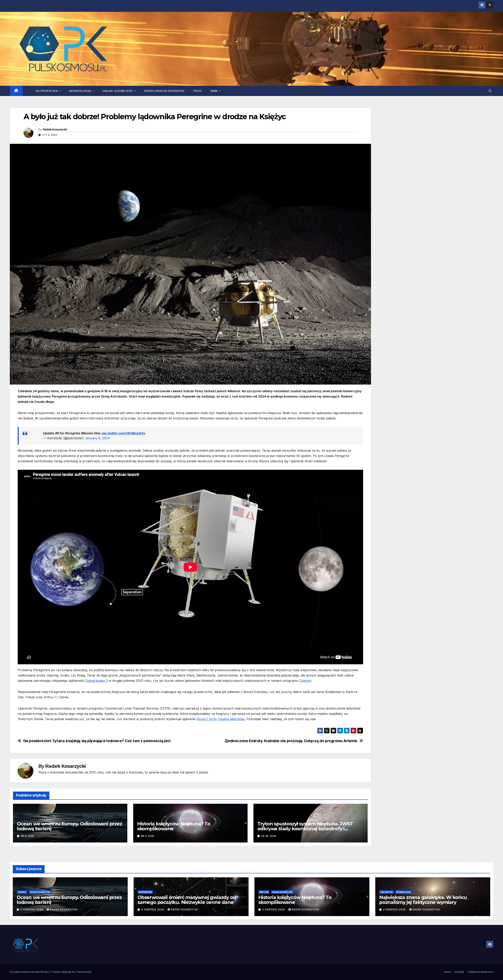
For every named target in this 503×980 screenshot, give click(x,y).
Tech (197, 91)
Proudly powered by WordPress (30, 971)
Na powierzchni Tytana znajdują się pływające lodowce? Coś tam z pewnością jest (97, 741)
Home (447, 971)
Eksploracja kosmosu (164, 91)
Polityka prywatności (480, 971)
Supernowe (145, 892)
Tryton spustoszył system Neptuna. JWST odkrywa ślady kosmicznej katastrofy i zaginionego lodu (305, 828)
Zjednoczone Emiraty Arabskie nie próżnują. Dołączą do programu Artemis (290, 741)
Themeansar (83, 971)
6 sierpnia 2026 (32, 909)
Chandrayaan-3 (96, 681)
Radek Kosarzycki (55, 129)
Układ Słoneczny (118, 91)
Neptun (264, 892)
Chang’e (305, 681)
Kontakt (459, 971)
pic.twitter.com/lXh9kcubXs (123, 433)
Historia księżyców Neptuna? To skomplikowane (173, 826)
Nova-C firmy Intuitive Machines (220, 719)
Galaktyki (386, 892)
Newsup (66, 971)
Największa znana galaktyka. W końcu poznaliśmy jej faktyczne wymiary (423, 899)
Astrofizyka (47, 91)
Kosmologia (80, 91)
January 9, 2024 (97, 438)
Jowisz (22, 892)
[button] (490, 91)
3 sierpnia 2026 (274, 909)
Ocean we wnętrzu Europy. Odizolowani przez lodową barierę (69, 826)
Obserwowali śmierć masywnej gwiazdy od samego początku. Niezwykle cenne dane (187, 899)
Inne (214, 91)
